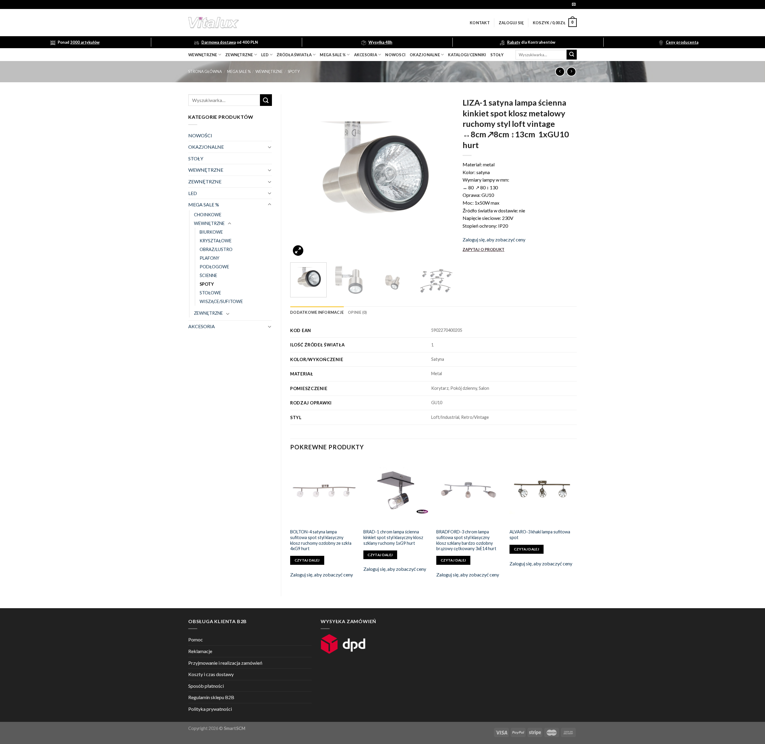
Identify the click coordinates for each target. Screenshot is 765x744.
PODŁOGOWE (214, 266)
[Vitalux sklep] (292, 22)
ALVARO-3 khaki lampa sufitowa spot (540, 534)
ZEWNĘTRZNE (204, 181)
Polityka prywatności (210, 709)
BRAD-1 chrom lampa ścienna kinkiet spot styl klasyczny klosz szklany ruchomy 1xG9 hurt (393, 537)
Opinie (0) (357, 312)
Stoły (497, 54)
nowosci (395, 54)
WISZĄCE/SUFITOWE (221, 301)
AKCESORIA (201, 326)
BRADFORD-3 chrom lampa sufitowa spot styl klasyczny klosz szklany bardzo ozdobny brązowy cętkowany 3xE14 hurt (466, 540)
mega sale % (333, 54)
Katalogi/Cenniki (467, 54)
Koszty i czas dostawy (211, 674)
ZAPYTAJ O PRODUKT (483, 249)
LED (265, 54)
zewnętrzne (239, 54)
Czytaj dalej (307, 560)
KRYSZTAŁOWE (216, 240)
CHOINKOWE (207, 214)
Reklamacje (200, 651)
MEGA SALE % (239, 71)
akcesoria (365, 54)
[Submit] (572, 55)
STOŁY (195, 158)
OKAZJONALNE (425, 54)
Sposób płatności (206, 686)
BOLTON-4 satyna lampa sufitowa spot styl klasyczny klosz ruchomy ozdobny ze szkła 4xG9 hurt (320, 540)
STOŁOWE (210, 292)
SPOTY (294, 71)
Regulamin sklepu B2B (211, 697)
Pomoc (195, 639)
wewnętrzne (202, 54)
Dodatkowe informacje (317, 312)
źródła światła (294, 54)
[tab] (317, 312)
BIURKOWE (211, 232)
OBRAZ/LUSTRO (216, 249)
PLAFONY (209, 258)
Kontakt (480, 22)
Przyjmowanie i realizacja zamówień (225, 663)
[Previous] (301, 176)
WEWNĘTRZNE (269, 71)
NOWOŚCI (200, 135)
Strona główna (205, 71)
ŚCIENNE (208, 275)
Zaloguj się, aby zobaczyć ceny (494, 239)
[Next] (442, 176)
